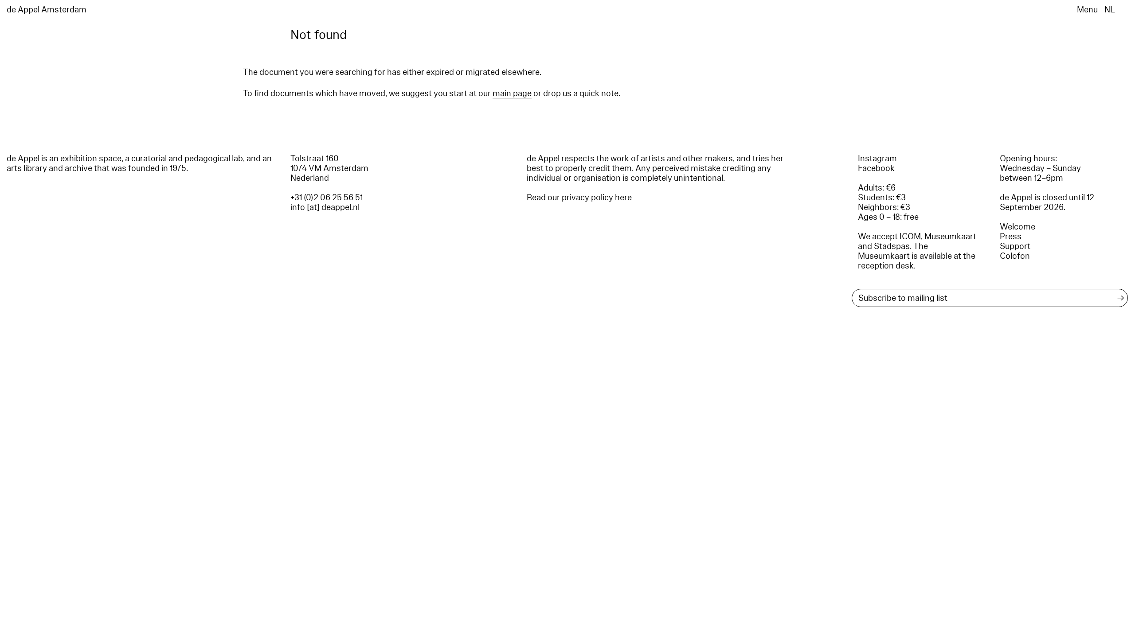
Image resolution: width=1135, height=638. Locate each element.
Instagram (877, 158)
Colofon (1015, 256)
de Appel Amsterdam (46, 10)
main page (512, 93)
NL (1109, 10)
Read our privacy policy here (579, 197)
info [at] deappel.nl (325, 207)
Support (1015, 246)
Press (1011, 236)
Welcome (1017, 227)
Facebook (876, 168)
